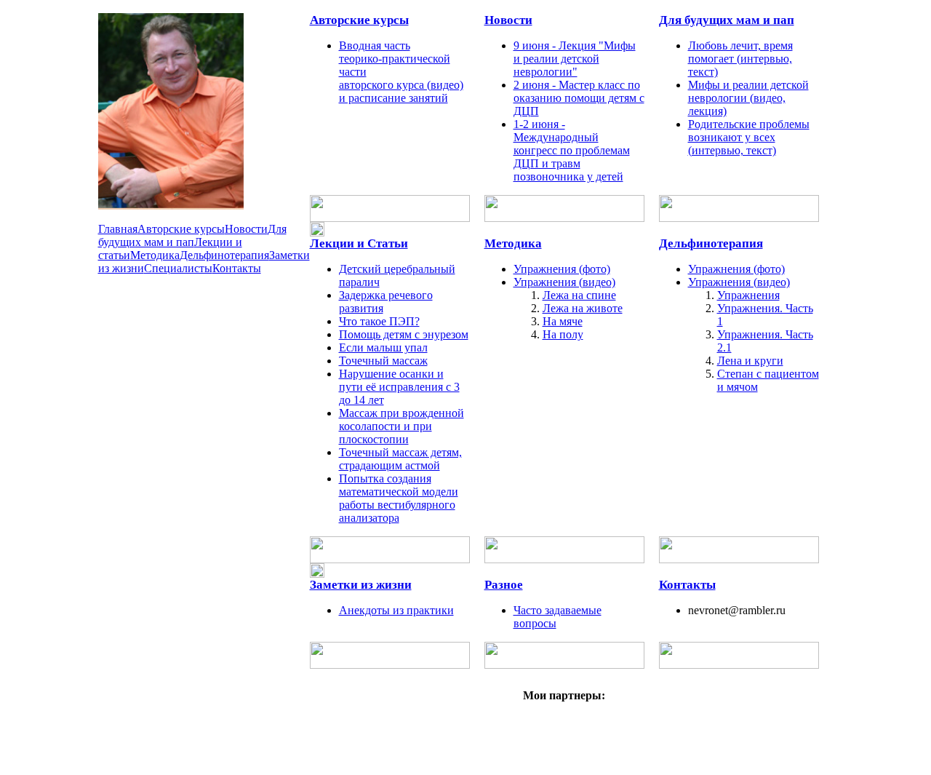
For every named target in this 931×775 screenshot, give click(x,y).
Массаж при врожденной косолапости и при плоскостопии (401, 426)
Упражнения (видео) (564, 282)
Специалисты (178, 268)
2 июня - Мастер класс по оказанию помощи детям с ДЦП (579, 98)
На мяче (563, 321)
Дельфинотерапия (224, 255)
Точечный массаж (383, 360)
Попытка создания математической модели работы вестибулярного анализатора (398, 498)
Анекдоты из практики (396, 610)
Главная (117, 229)
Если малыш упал (383, 347)
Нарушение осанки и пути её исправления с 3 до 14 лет (399, 386)
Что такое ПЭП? (379, 321)
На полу (563, 334)
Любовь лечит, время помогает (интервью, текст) (740, 58)
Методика (155, 255)
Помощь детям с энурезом (403, 334)
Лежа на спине (579, 295)
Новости (246, 229)
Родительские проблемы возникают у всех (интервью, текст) (749, 137)
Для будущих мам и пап (192, 235)
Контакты (236, 268)
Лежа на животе (583, 308)
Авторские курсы (181, 229)
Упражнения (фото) (562, 269)
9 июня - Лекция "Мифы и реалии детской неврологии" (575, 58)
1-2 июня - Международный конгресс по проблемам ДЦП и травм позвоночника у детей (572, 150)
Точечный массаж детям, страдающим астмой (400, 459)
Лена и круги (750, 360)
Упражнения (748, 295)
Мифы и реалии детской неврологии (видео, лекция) (748, 98)
